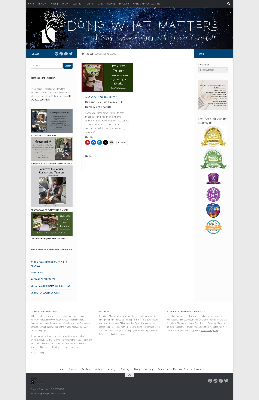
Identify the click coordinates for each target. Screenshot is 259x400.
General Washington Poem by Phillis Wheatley (49, 264)
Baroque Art (37, 272)
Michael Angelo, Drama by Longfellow (50, 286)
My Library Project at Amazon (147, 3)
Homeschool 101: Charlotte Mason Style (51, 163)
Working (111, 3)
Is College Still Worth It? (43, 135)
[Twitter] (71, 54)
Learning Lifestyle (108, 97)
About (41, 3)
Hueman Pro (60, 394)
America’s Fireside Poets (43, 279)
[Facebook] (66, 54)
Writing (65, 3)
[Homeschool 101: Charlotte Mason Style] (52, 149)
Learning (77, 3)
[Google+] (61, 54)
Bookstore (124, 3)
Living (100, 3)
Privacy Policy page (209, 330)
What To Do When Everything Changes (49, 210)
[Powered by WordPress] (41, 394)
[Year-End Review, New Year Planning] (52, 224)
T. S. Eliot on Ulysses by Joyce (45, 292)
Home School (91, 97)
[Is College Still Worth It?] (52, 121)
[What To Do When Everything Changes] (52, 186)
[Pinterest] (56, 54)
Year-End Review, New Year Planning (48, 238)
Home (31, 3)
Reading (54, 3)
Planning (89, 3)
